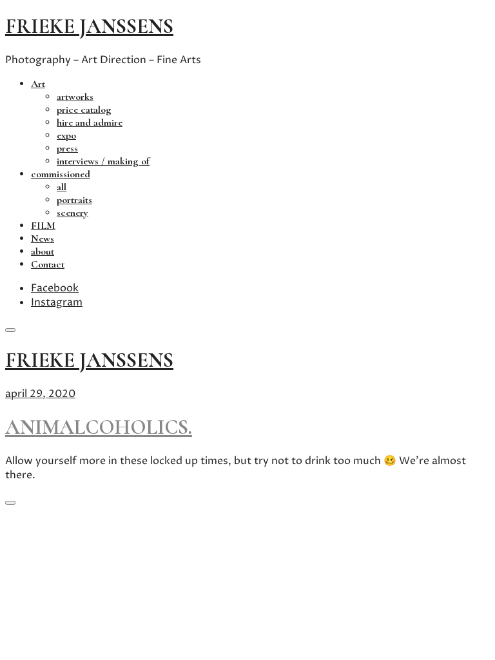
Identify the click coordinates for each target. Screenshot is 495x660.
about (42, 251)
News (42, 238)
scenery (72, 212)
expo (66, 135)
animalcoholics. (98, 427)
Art (38, 83)
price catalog (84, 109)
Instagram (56, 302)
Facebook (55, 288)
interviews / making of (103, 161)
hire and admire (89, 122)
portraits (74, 199)
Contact (47, 264)
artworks (75, 96)
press (67, 148)
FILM (43, 225)
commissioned (60, 174)
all (61, 186)
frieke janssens (89, 26)
